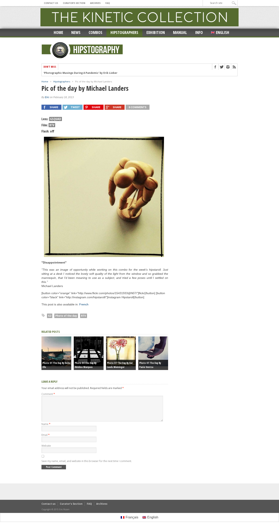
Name (45, 424)
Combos (95, 32)
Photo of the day (66, 315)
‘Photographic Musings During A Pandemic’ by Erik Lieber (80, 73)
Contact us (51, 3)
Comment (48, 394)
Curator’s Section (74, 3)
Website (46, 445)
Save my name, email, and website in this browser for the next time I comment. (86, 461)
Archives (95, 3)
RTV (83, 315)
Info (199, 32)
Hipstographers (124, 32)
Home (58, 32)
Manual (180, 32)
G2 (49, 315)
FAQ (107, 3)
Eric (47, 97)
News (75, 32)
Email (45, 435)
